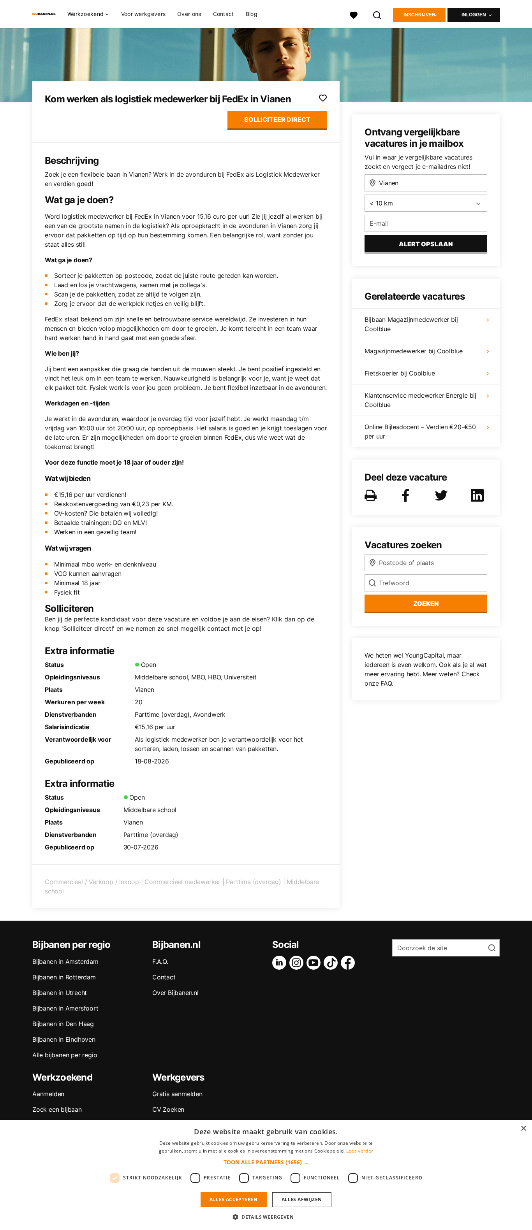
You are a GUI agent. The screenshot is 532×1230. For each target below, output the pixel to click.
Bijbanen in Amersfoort (65, 1008)
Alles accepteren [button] (233, 1199)
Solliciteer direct (277, 119)
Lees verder (359, 1151)
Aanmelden (48, 1094)
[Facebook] (349, 963)
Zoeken (426, 603)
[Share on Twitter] (442, 495)
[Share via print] (372, 495)
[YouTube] (315, 963)
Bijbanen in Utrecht (59, 993)
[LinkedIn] (280, 963)
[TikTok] (332, 963)
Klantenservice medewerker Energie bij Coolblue (420, 400)
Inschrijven (419, 15)
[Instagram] (298, 963)
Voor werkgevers (143, 14)
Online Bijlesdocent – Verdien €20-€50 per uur (420, 431)
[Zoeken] (377, 14)
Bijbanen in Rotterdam (64, 977)
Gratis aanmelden (177, 1094)
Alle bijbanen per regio (64, 1055)
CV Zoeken (168, 1109)
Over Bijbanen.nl (175, 993)
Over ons (189, 14)
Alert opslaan (426, 244)
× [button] (523, 1129)
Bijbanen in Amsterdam (65, 961)
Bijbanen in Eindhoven (63, 1039)
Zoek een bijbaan (57, 1109)
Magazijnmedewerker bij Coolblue (414, 351)
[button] (266, 1162)
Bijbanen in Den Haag (63, 1024)
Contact (223, 14)
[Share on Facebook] (407, 495)
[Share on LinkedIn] (478, 495)
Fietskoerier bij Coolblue (400, 373)
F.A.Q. (160, 961)
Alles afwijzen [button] (302, 1199)
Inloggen (474, 15)
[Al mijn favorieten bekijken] (354, 14)
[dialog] (266, 1175)
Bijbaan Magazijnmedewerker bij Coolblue (411, 324)
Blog (251, 14)
